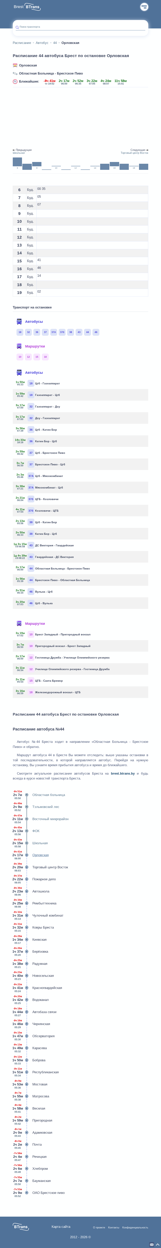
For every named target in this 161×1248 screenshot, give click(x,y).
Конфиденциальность (135, 1227)
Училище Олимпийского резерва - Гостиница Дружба (63, 669)
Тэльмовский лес (36, 807)
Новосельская (33, 976)
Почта (27, 1144)
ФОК (26, 831)
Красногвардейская (37, 988)
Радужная (30, 964)
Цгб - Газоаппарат (38, 383)
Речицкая (30, 1157)
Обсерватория (34, 1036)
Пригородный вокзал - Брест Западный (53, 646)
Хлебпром (30, 1168)
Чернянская (31, 1024)
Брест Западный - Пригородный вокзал (53, 634)
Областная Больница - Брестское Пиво (51, 73)
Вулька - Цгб (34, 591)
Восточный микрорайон (41, 819)
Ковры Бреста (33, 927)
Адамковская (32, 1132)
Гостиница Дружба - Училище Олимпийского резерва (63, 657)
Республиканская (36, 1072)
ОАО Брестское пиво (39, 1193)
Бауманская (32, 1181)
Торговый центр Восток (40, 867)
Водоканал (31, 1000)
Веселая (29, 1108)
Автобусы (34, 322)
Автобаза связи (35, 1012)
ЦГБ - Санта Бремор (39, 680)
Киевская (30, 939)
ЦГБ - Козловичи (37, 499)
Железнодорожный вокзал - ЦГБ (48, 692)
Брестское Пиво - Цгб (40, 464)
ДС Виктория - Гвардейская (45, 545)
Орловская (28, 65)
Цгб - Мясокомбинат (39, 475)
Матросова (31, 1096)
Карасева (30, 1048)
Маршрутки (35, 346)
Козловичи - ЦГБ (37, 510)
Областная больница (39, 795)
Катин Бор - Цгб (36, 441)
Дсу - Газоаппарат (38, 418)
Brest (19, 6)
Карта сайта (61, 1227)
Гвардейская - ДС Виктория (45, 556)
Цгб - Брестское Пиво (40, 452)
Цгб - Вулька (34, 603)
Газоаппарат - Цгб (38, 395)
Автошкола (31, 891)
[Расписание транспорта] (33, 7)
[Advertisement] (80, 118)
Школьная (30, 843)
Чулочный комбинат (38, 915)
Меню (144, 7)
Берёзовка (30, 951)
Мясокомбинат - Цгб (39, 487)
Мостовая (30, 1084)
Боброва (29, 1060)
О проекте (99, 1227)
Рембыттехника (34, 903)
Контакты (113, 1227)
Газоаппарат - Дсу (38, 406)
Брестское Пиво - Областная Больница (53, 580)
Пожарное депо (34, 879)
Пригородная (32, 1120)
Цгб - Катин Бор (36, 429)
